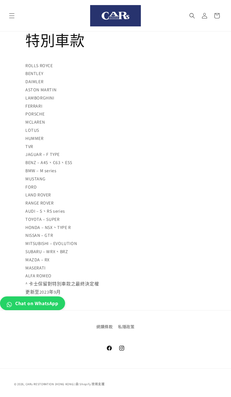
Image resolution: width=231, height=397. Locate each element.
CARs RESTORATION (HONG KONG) (50, 384)
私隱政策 (126, 326)
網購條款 (104, 326)
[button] (12, 16)
